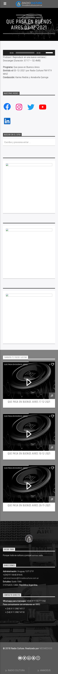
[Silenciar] (43, 52)
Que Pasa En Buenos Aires (29, 17)
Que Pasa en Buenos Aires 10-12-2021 (29, 453)
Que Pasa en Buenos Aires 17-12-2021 (29, 402)
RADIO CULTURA (16, 670)
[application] (29, 53)
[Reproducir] (6, 52)
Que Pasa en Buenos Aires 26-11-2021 (29, 505)
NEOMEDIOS (45, 648)
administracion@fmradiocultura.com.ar (21, 578)
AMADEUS (45, 670)
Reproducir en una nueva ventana (29, 57)
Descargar (8, 60)
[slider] (50, 52)
